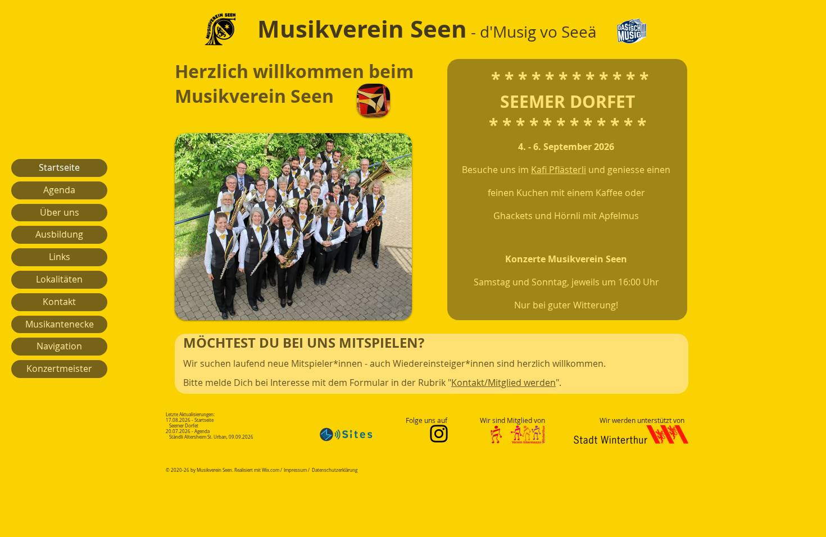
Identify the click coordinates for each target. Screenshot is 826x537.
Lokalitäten (59, 279)
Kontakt (59, 301)
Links (59, 257)
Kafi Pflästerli (558, 169)
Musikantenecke (59, 324)
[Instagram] (439, 433)
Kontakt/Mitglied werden (503, 382)
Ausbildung (59, 234)
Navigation (59, 346)
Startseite (59, 167)
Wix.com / (272, 470)
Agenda (59, 190)
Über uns (59, 212)
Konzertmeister (59, 368)
